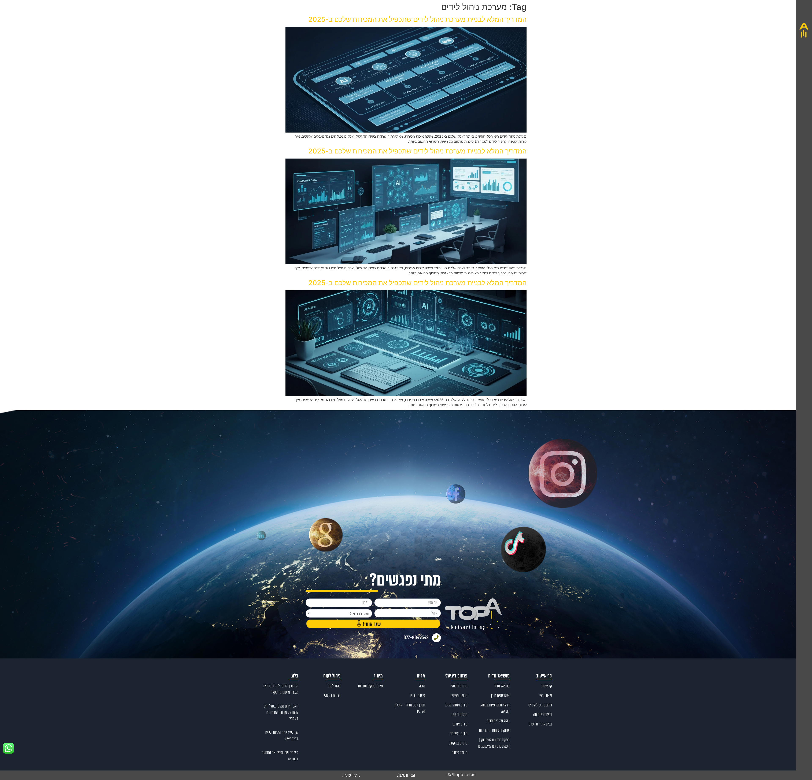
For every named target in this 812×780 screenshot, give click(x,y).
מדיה (422, 686)
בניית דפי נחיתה (542, 714)
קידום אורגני (460, 724)
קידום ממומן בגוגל (456, 705)
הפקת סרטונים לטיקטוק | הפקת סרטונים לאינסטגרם (494, 743)
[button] (804, 390)
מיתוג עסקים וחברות (370, 686)
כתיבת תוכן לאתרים (540, 705)
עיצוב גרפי (545, 695)
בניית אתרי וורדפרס (540, 724)
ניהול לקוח (334, 686)
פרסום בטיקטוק (458, 743)
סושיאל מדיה (502, 686)
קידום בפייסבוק (458, 733)
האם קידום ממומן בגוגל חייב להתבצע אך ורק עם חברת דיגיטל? (281, 712)
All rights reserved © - (461, 775)
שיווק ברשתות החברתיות (494, 730)
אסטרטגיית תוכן (500, 695)
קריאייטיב (546, 686)
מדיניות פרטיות (351, 775)
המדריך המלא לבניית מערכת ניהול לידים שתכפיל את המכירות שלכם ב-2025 (417, 19)
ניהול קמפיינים (458, 695)
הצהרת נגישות (406, 775)
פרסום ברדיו (417, 695)
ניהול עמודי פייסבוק (498, 721)
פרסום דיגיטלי (459, 686)
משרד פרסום (459, 752)
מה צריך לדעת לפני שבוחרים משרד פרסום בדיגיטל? (280, 689)
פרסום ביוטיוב (459, 714)
